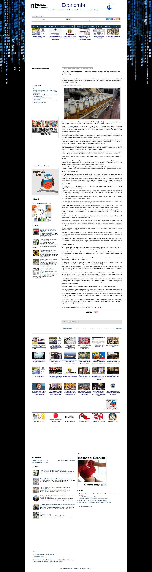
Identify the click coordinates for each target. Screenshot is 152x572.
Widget (87, 335)
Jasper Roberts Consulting (82, 335)
